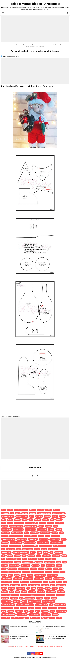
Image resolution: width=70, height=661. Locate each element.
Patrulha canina (61, 585)
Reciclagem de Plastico (8, 604)
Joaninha (4, 565)
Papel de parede (15, 585)
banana (10, 519)
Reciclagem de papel (48, 601)
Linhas (3, 568)
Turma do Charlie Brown (8, 614)
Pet (28, 588)
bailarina (62, 516)
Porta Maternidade (26, 595)
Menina (56, 572)
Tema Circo (19, 611)
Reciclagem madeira (41, 604)
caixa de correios (18, 529)
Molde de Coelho (52, 575)
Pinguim (47, 588)
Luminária (33, 568)
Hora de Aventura (49, 562)
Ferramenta (31, 555)
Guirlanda (17, 562)
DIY (3, 549)
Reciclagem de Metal (34, 601)
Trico (37, 611)
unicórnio (55, 614)
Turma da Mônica (61, 611)
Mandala (4, 572)
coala (61, 532)
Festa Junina (56, 555)
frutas (24, 559)
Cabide (41, 526)
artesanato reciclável (21, 516)
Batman (25, 519)
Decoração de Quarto (56, 542)
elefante (37, 549)
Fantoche (17, 555)
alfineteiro (48, 510)
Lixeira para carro (23, 568)
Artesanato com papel (44, 513)
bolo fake (59, 519)
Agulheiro (40, 510)
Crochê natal (55, 536)
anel (12, 513)
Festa (38, 555)
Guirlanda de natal (27, 562)
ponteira (24, 591)
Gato (53, 559)
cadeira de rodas (6, 529)
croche (47, 536)
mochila (30, 575)
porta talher (5, 598)
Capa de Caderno (30, 529)
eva (51, 552)
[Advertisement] (35, 29)
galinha (48, 559)
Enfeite (44, 549)
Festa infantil (46, 555)
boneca (10, 523)
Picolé (33, 588)
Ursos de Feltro (35, 618)
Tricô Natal (45, 611)
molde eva (48, 578)
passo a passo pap (34, 585)
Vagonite (44, 618)
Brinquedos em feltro (30, 526)
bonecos (42, 523)
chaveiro (54, 532)
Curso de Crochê (21, 539)
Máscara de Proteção (37, 572)
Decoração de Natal (43, 542)
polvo (11, 591)
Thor (26, 611)
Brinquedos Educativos (16, 526)
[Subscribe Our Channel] (41, 654)
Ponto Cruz (32, 591)
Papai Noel (5, 585)
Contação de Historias (16, 536)
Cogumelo (4, 536)
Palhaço (52, 581)
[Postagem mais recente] (32, 476)
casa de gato (5, 532)
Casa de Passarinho (17, 532)
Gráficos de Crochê (7, 562)
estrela (46, 552)
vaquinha (51, 618)
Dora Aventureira (27, 549)
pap (65, 581)
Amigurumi (5, 513)
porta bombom (51, 591)
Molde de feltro (28, 578)
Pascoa (24, 585)
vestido (59, 618)
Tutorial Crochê (46, 614)
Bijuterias (45, 519)
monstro (16, 581)
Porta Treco (14, 598)
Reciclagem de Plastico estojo (25, 604)
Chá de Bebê (34, 532)
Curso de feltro (33, 539)
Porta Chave (61, 591)
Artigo (31, 516)
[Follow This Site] (37, 654)
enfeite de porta (6, 552)
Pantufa (59, 581)
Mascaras (48, 572)
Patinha (52, 585)
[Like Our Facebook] (29, 654)
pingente (40, 588)
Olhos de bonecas (36, 581)
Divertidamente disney (59, 546)
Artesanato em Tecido (59, 513)
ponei (17, 591)
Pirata (61, 588)
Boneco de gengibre (31, 523)
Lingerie (59, 565)
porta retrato (60, 595)
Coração (27, 536)
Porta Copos (5, 595)
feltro (24, 555)
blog (52, 519)
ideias (58, 562)
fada (3, 555)
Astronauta (39, 516)
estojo (39, 552)
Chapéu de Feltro (45, 532)
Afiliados (32, 510)
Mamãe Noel (57, 568)
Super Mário (62, 608)
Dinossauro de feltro (45, 546)
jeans (64, 562)
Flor (3, 559)
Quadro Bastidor (6, 601)
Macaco (41, 568)
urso (27, 618)
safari (16, 608)
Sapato (31, 608)
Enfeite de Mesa (53, 549)
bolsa (3, 523)
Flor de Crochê (11, 559)
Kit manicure (35, 565)
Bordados (4, 526)
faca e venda (58, 552)
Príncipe (47, 598)
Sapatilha (23, 608)
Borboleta (50, 523)
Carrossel (58, 529)
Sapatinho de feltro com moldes (18, 626)
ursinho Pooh (5, 618)
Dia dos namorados (15, 546)
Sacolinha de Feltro (7, 608)
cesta (26, 532)
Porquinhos (41, 591)
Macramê (48, 568)
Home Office (38, 562)
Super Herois (52, 608)
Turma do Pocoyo (34, 614)
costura (41, 536)
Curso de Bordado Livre (8, 539)
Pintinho (55, 588)
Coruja (34, 536)
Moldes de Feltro (6, 581)
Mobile (23, 575)
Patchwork (45, 585)
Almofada (56, 510)
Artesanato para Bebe (7, 516)
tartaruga (10, 611)
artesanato (32, 513)
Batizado (17, 519)
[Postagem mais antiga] (37, 476)
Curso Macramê (54, 539)
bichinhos (37, 519)
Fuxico (41, 559)
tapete (3, 611)
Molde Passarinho (59, 578)
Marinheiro (26, 572)
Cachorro (48, 526)
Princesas (39, 598)
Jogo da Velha (25, 565)
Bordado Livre (59, 523)
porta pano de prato (38, 595)
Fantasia (9, 555)
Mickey (4, 575)
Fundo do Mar (32, 559)
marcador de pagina (14, 572)
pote (21, 598)
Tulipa (52, 611)
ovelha (45, 581)
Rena (51, 604)
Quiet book (16, 601)
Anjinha (18, 513)
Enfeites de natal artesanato (20, 552)
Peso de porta (20, 588)
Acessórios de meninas (21, 510)
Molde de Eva (17, 578)
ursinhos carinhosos (17, 618)
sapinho (38, 608)
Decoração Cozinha (29, 542)
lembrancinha (50, 565)
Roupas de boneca (60, 604)
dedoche (4, 546)
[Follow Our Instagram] (33, 654)
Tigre (31, 611)
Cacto (55, 526)
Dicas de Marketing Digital (30, 546)
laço (43, 565)
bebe (31, 519)
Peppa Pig (11, 588)
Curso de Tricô (44, 539)
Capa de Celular (42, 529)
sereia (44, 608)
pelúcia (4, 588)
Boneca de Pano (19, 523)
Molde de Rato (39, 578)
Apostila (24, 513)
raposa (24, 601)
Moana (17, 575)
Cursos (63, 539)
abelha (10, 510)
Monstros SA (24, 581)
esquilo (33, 552)
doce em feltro (10, 549)
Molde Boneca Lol (40, 575)
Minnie (10, 575)
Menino (62, 572)
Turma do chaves (22, 614)
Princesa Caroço (29, 598)
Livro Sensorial (12, 568)
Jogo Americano (14, 565)
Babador (55, 516)
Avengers (47, 516)
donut (18, 549)
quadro (54, 598)
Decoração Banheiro (16, 542)
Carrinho (51, 529)
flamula (64, 555)
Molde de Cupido (6, 578)
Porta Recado (50, 595)
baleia (3, 519)
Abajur (3, 510)
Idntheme (53, 657)
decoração (5, 542)
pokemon (4, 591)
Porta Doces (14, 595)
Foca (19, 559)
